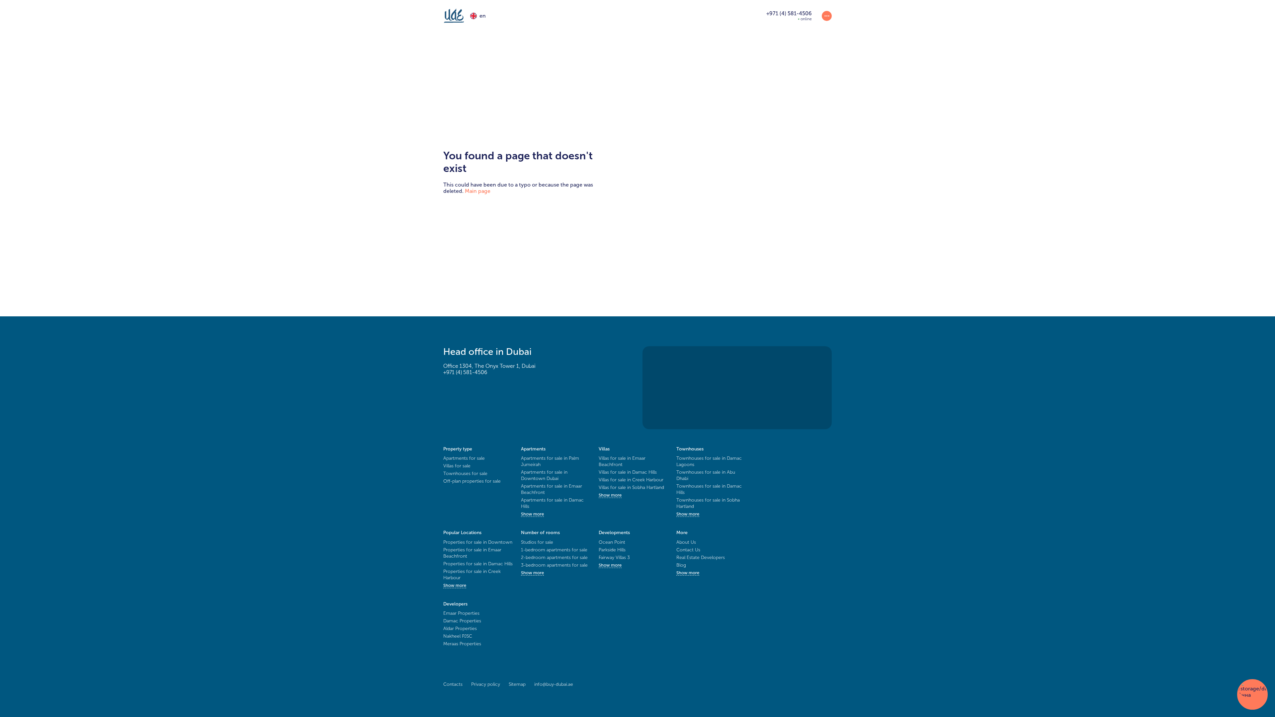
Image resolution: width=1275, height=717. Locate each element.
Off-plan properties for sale (472, 481)
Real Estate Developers (700, 557)
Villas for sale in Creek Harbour (631, 480)
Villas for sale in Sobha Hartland (631, 487)
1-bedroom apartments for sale (554, 550)
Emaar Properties (461, 613)
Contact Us (688, 550)
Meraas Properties (462, 644)
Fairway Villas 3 (614, 557)
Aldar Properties (460, 628)
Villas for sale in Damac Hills (628, 472)
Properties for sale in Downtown (477, 542)
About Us (686, 542)
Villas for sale (456, 466)
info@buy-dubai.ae (553, 684)
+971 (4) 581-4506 (465, 372)
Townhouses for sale (465, 473)
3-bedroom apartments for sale (554, 565)
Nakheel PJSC (457, 636)
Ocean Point (612, 542)
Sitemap (517, 684)
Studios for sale (537, 542)
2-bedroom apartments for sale (554, 557)
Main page (477, 191)
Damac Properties (462, 621)
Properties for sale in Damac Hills (478, 564)
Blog (681, 565)
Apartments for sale (464, 458)
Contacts (453, 684)
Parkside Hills (612, 550)
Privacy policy (485, 684)
